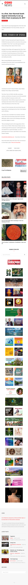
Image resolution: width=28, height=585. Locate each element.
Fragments (12, 536)
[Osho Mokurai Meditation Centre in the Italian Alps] (18, 385)
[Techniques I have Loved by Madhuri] (14, 325)
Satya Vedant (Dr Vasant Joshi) (14, 150)
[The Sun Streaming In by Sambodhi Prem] (14, 296)
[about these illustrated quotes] (14, 502)
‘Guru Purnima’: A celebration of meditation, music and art (14, 243)
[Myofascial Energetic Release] (18, 375)
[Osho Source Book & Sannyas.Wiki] (18, 306)
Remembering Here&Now (15, 544)
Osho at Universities (15, 142)
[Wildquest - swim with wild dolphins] (9, 345)
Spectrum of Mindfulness (23, 171)
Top (14, 582)
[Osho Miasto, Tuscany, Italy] (14, 276)
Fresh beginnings (14, 559)
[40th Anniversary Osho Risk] (14, 425)
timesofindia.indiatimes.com (8, 137)
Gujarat (10, 148)
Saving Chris (12, 542)
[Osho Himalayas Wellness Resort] (14, 475)
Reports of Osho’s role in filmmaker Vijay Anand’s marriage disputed (12, 199)
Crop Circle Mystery (6, 170)
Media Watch (4, 20)
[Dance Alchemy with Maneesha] (14, 316)
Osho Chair (16, 148)
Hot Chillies (13, 560)
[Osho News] (8, 4)
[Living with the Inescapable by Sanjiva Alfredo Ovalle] (18, 465)
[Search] (24, 3)
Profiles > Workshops (15, 553)
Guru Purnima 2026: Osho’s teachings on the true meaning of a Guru (12, 221)
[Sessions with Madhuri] (14, 485)
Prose (11, 538)
